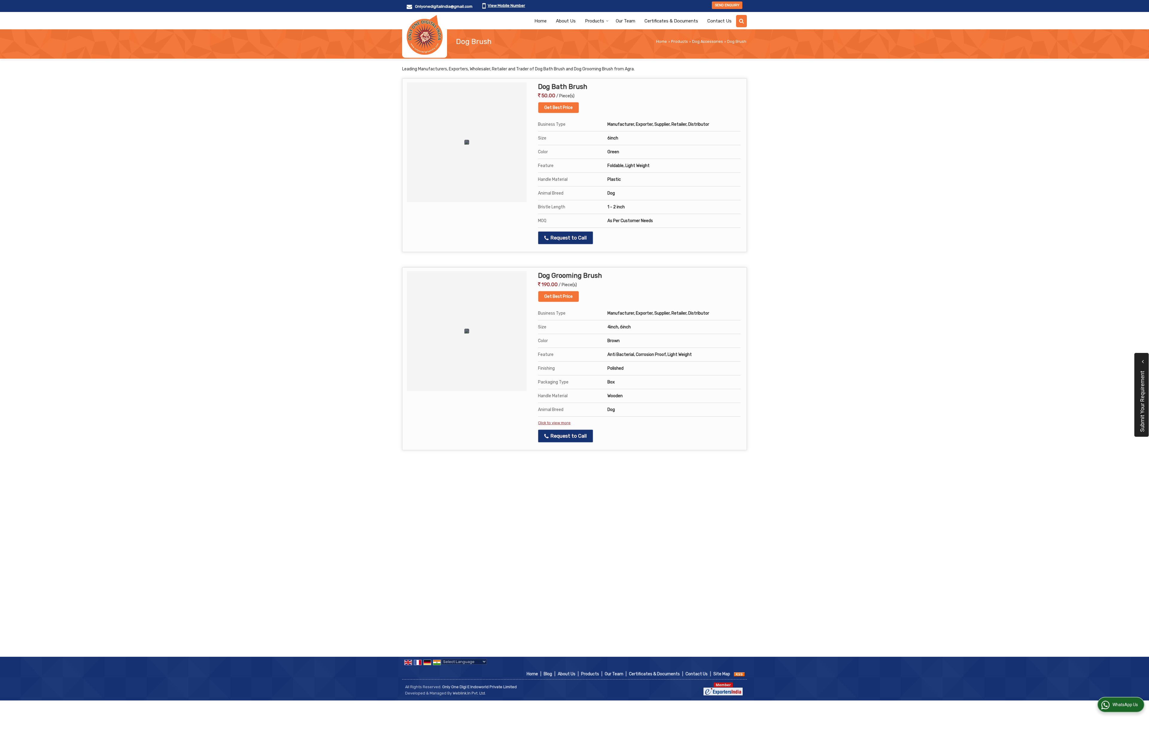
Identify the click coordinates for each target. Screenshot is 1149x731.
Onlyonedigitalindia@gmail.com (443, 6)
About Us (566, 21)
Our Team (625, 21)
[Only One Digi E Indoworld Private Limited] (425, 35)
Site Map (721, 674)
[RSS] (739, 674)
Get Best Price (558, 107)
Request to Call (568, 238)
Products (594, 21)
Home (540, 21)
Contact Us (719, 21)
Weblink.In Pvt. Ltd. (469, 693)
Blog (548, 674)
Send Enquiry (727, 5)
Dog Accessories (707, 41)
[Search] (741, 21)
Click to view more (554, 423)
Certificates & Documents (671, 21)
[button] (506, 5)
